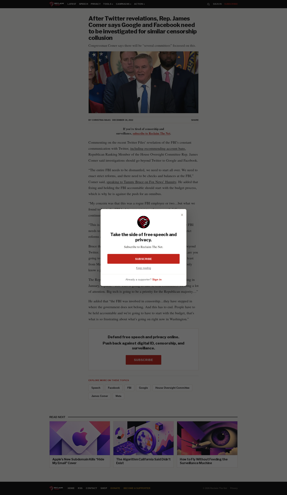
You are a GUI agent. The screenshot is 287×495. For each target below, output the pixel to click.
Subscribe (143, 258)
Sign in (157, 279)
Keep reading (143, 267)
